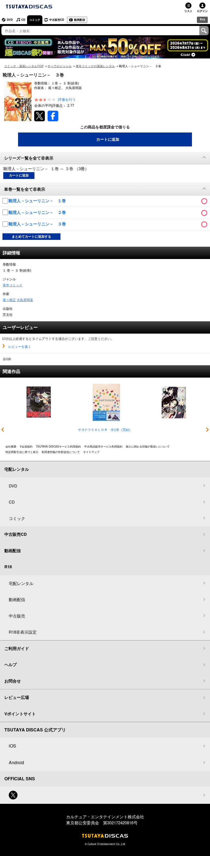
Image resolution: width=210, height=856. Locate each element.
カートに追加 (107, 139)
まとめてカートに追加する (31, 237)
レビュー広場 (16, 697)
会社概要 (10, 446)
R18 (202, 19)
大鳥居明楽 (25, 300)
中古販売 (17, 616)
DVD (10, 20)
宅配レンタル (21, 583)
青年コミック (12, 285)
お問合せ (12, 681)
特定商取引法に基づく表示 (21, 452)
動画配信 (79, 20)
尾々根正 (9, 300)
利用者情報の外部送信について (61, 452)
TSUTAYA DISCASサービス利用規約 (58, 446)
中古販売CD (56, 20)
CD (23, 20)
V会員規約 (26, 446)
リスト (188, 11)
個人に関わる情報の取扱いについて (148, 446)
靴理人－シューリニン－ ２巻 (37, 212)
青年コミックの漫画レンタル (95, 66)
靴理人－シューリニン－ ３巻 (37, 224)
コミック (34, 20)
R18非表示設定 (23, 632)
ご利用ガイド (16, 648)
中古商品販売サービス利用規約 (103, 446)
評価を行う (67, 100)
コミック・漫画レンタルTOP (23, 66)
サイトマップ (91, 452)
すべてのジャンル (60, 66)
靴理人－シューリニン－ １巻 (37, 200)
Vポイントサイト (20, 714)
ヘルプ (10, 664)
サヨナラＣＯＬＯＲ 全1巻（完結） (105, 430)
